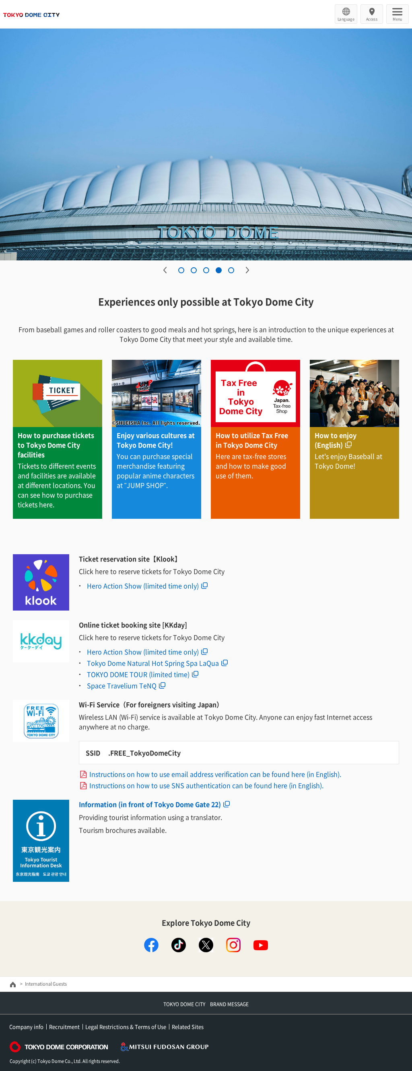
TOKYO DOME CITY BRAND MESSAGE (206, 1004)
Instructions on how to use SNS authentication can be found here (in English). (206, 785)
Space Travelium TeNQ (122, 685)
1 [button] (181, 270)
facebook (151, 945)
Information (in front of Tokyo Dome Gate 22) (150, 804)
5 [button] (231, 270)
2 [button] (194, 270)
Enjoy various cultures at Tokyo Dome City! (156, 440)
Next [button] (247, 270)
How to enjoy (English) (335, 440)
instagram (233, 945)
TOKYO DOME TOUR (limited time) (138, 674)
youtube (260, 945)
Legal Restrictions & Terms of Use (125, 1026)
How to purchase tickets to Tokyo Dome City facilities (56, 444)
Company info (26, 1026)
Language (346, 19)
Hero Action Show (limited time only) (143, 585)
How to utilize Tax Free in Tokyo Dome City (252, 440)
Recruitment (64, 1026)
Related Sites (188, 1026)
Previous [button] (165, 270)
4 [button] (219, 270)
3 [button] (206, 270)
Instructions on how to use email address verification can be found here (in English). (215, 774)
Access (372, 19)
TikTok (178, 945)
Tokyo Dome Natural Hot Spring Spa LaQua (153, 663)
